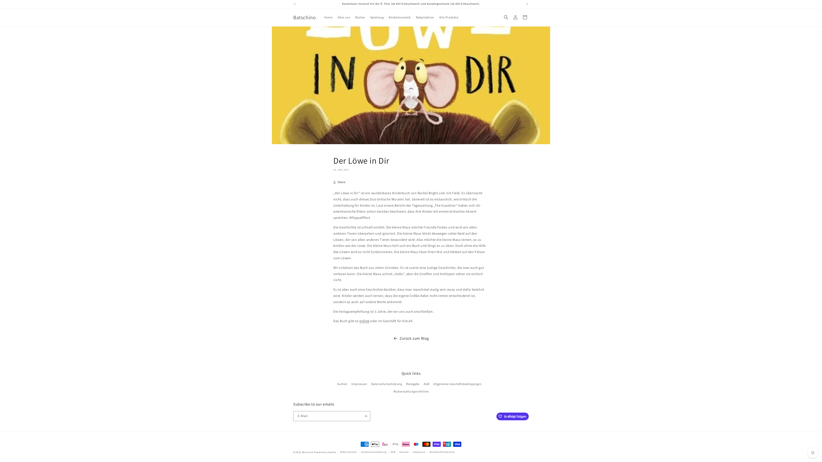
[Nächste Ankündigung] (527, 4)
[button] (506, 17)
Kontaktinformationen (442, 451)
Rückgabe (413, 384)
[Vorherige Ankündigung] (294, 4)
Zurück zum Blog (414, 338)
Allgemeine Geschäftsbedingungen (457, 384)
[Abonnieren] (365, 416)
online (364, 321)
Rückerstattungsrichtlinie (411, 391)
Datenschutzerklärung (386, 384)
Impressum (359, 384)
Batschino (307, 452)
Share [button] (341, 182)
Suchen (342, 384)
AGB (426, 384)
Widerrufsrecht (348, 451)
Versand (404, 451)
